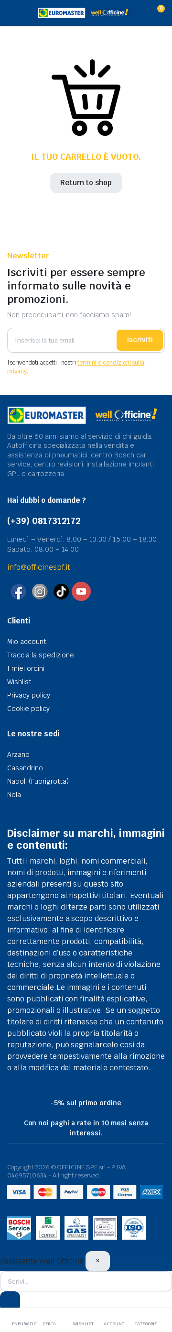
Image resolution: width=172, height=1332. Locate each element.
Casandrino (25, 768)
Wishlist (19, 681)
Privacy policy (28, 695)
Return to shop (86, 182)
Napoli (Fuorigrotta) (38, 781)
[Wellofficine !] (85, 13)
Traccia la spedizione (40, 655)
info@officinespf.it (38, 567)
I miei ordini (25, 668)
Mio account (26, 641)
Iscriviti (140, 339)
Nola (14, 794)
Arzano (18, 754)
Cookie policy (28, 708)
